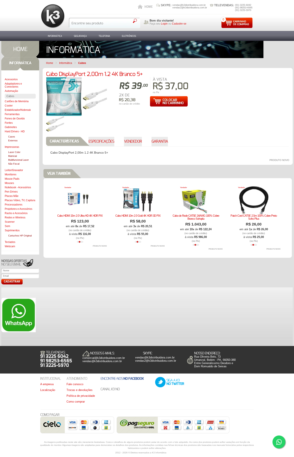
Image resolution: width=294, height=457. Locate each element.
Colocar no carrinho (169, 101)
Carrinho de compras (236, 23)
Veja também (58, 174)
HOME (20, 49)
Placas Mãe (12, 196)
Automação (11, 91)
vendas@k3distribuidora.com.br (102, 361)
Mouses (9, 183)
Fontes (9, 122)
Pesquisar (134, 21)
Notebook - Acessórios (18, 187)
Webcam (10, 246)
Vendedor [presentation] (133, 142)
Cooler (9, 105)
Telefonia (104, 36)
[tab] (68, 141)
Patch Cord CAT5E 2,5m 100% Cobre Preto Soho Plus (254, 217)
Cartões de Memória (17, 101)
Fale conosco (75, 384)
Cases (11, 136)
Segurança (80, 36)
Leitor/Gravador (14, 170)
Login (164, 23)
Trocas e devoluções (80, 390)
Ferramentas (12, 114)
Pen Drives (11, 191)
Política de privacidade (81, 395)
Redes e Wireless (15, 217)
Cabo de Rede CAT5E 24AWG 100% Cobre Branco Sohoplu (196, 217)
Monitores (10, 174)
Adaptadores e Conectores (13, 85)
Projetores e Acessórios (18, 208)
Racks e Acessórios (16, 213)
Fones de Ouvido (15, 118)
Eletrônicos (129, 36)
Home (148, 6)
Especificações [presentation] (101, 142)
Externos (13, 140)
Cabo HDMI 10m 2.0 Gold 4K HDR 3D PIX (138, 215)
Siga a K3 (175, 382)
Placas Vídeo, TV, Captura (20, 200)
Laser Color (14, 152)
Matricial (12, 156)
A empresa (47, 384)
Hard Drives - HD (15, 131)
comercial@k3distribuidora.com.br (103, 358)
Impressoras (12, 146)
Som (7, 226)
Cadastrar (12, 281)
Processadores (13, 204)
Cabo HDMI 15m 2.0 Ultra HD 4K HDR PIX (80, 215)
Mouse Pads (12, 178)
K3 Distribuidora (52, 16)
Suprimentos (12, 230)
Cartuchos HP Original (20, 235)
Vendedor (67, 187)
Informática (55, 36)
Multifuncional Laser (18, 160)
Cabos (10, 96)
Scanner (10, 221)
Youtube (129, 389)
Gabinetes (11, 127)
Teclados (10, 242)
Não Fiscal (13, 163)
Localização (47, 390)
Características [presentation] (64, 141)
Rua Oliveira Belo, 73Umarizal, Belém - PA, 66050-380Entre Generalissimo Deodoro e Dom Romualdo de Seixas (215, 361)
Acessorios (11, 79)
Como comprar (76, 401)
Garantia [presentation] (160, 142)
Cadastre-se (179, 23)
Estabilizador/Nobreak (18, 109)
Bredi (174, 452)
